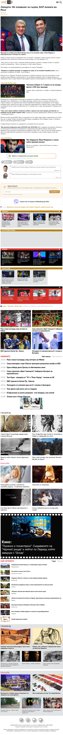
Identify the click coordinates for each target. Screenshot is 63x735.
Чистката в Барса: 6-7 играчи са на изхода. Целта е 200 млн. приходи (43, 86)
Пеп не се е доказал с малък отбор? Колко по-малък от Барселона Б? (42, 146)
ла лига (15, 207)
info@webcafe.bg (41, 725)
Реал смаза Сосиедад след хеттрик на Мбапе (8, 298)
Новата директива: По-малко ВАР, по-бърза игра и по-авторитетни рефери (23, 224)
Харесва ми (20, 162)
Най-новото (46, 356)
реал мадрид (21, 207)
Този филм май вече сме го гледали (22, 389)
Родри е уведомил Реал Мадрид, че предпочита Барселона (39, 223)
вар (52, 207)
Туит (30, 162)
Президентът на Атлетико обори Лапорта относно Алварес (6, 224)
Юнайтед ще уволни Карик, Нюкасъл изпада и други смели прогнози (34, 167)
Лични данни (29, 726)
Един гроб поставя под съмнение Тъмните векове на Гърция (46, 458)
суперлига (37, 207)
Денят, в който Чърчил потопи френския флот (14, 458)
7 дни (54, 561)
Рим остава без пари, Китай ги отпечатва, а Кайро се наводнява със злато (47, 435)
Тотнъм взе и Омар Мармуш (38, 298)
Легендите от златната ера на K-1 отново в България (47, 352)
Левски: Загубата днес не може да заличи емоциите (38, 280)
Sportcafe (3, 13)
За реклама (36, 726)
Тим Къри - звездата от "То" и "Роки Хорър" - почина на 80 (30, 377)
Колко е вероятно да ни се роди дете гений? (45, 509)
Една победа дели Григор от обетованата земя (26, 174)
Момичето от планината (40, 485)
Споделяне (8, 162)
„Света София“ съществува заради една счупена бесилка (14, 435)
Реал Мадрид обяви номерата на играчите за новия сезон (54, 223)
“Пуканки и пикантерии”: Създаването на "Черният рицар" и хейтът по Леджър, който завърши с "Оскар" (28, 549)
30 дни (59, 561)
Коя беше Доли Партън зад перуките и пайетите (14, 509)
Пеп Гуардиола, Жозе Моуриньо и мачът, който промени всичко (42, 141)
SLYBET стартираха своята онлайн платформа (53, 261)
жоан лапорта (30, 207)
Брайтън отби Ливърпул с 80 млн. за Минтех (54, 298)
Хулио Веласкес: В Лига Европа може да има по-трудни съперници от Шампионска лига (8, 281)
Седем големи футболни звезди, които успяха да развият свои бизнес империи (39, 262)
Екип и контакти (44, 726)
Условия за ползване (20, 726)
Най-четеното (57, 356)
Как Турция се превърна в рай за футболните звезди (23, 261)
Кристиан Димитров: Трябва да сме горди (23, 279)
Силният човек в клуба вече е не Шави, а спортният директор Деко (44, 91)
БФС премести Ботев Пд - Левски (12, 351)
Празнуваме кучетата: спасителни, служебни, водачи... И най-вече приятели (15, 486)
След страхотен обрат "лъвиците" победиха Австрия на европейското (47, 330)
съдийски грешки (45, 207)
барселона (10, 207)
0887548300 (49, 725)
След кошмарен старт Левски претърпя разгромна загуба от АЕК (7, 262)
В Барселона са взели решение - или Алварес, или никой (23, 299)
